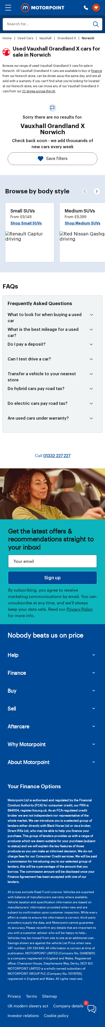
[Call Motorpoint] (86, 7)
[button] (8, 7)
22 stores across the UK (38, 91)
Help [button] (13, 654)
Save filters (57, 159)
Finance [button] (17, 672)
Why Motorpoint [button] (27, 744)
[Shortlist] (96, 7)
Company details (68, 1006)
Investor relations (23, 1015)
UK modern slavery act (28, 1006)
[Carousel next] (85, 191)
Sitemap (49, 996)
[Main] (42, 7)
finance (96, 70)
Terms (31, 996)
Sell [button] (12, 708)
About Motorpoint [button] (28, 762)
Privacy (14, 996)
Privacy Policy (80, 609)
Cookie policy (56, 1015)
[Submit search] (96, 24)
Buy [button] (12, 690)
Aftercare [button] (18, 726)
